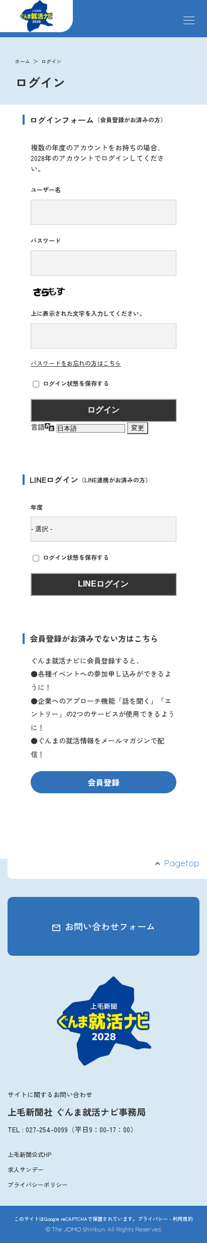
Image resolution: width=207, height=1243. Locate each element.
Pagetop (181, 863)
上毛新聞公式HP (29, 1154)
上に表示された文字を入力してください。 (88, 313)
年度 (37, 507)
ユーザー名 (46, 189)
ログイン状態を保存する (76, 383)
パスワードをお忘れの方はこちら (76, 363)
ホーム (22, 61)
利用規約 (183, 1218)
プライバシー (153, 1218)
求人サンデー (26, 1169)
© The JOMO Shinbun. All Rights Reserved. (104, 1229)
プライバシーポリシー (38, 1184)
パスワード (46, 240)
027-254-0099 (47, 1129)
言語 (38, 427)
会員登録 (103, 782)
